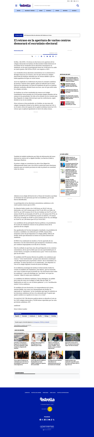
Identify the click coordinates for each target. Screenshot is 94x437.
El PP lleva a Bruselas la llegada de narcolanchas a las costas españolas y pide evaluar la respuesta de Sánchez (21, 345)
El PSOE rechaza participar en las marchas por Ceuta (71, 103)
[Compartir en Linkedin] (53, 56)
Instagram (36, 322)
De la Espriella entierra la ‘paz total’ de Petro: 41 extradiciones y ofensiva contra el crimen (72, 79)
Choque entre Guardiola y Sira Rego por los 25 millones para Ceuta (38, 344)
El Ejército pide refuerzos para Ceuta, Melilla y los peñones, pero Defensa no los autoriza (71, 192)
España (17, 316)
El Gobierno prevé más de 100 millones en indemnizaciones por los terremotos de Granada (55, 362)
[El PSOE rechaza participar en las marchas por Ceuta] (63, 103)
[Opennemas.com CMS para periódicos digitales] (47, 428)
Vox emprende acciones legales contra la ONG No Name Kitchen (72, 97)
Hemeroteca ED (18, 50)
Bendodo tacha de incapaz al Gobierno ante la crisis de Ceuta (71, 85)
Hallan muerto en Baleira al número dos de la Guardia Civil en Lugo (71, 159)
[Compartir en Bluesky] (47, 56)
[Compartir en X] (44, 56)
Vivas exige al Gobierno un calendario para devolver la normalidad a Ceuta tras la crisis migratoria (21, 362)
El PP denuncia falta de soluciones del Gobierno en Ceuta (37, 35)
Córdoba (53, 316)
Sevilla (40, 316)
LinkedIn (47, 322)
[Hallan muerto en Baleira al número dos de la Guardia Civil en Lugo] (63, 158)
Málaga (46, 316)
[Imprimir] (38, 56)
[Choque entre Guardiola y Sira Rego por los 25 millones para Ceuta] (38, 337)
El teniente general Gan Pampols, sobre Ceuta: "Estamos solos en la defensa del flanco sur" (72, 165)
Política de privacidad (63, 392)
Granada (24, 316)
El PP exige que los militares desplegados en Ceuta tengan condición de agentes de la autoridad (38, 362)
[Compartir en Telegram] (50, 56)
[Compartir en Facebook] (41, 56)
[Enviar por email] (35, 56)
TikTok (41, 322)
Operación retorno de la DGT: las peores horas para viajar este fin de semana (72, 344)
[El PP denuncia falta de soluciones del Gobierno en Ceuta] (63, 91)
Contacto (27, 392)
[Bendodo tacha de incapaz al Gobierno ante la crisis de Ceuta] (63, 85)
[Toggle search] (78, 5)
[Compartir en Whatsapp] (55, 56)
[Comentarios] (32, 56)
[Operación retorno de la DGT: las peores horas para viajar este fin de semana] (72, 337)
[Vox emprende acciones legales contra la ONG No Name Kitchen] (63, 97)
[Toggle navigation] (16, 5)
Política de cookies (36, 392)
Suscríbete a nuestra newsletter (22, 325)
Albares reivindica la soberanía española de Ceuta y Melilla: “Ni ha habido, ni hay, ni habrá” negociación (54, 345)
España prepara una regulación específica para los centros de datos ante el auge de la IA (72, 362)
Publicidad (45, 392)
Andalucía (32, 316)
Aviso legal (53, 392)
